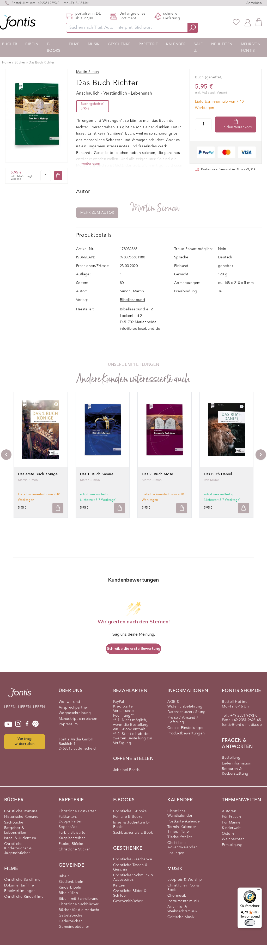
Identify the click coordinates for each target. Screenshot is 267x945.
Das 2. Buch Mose (157, 474)
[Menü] (259, 891)
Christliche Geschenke (132, 859)
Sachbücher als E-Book (133, 832)
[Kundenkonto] (247, 22)
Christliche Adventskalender (182, 845)
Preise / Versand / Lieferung (182, 720)
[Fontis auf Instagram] (18, 724)
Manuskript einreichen (78, 719)
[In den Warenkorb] (58, 176)
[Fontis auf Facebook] (27, 724)
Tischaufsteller (179, 837)
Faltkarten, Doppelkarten (71, 819)
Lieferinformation (236, 763)
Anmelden (254, 3)
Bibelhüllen (68, 893)
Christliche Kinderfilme (24, 896)
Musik (94, 44)
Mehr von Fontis (251, 47)
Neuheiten (222, 44)
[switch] (250, 922)
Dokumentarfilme (19, 885)
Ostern (228, 834)
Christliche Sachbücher (79, 904)
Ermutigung (232, 845)
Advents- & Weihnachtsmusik (182, 909)
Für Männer (232, 822)
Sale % (198, 47)
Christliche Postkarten (78, 811)
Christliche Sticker (74, 849)
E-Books (53, 47)
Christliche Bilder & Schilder (130, 893)
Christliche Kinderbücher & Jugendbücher (18, 848)
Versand (16, 179)
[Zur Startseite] (19, 695)
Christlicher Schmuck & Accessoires (133, 877)
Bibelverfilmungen (20, 891)
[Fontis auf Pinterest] (35, 724)
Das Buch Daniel (218, 474)
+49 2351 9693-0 (47, 3)
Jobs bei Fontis (126, 770)
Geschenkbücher (128, 901)
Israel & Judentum (20, 838)
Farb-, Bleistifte (72, 832)
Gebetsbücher (71, 915)
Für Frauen (231, 817)
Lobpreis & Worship (184, 880)
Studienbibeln (71, 882)
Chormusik (176, 895)
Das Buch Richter (41, 62)
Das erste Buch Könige (38, 474)
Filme (74, 44)
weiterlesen (90, 163)
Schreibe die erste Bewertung (133, 648)
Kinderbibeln (70, 887)
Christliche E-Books (130, 811)
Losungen (175, 853)
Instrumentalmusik (183, 901)
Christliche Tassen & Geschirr (130, 867)
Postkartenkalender (184, 821)
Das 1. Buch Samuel (97, 474)
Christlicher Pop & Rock (183, 888)
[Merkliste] (236, 22)
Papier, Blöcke (71, 844)
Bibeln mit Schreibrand (79, 899)
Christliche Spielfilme (22, 880)
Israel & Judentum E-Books (131, 825)
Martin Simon (155, 208)
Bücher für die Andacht (79, 910)
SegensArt (68, 827)
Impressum (68, 724)
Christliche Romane (21, 811)
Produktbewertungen (186, 733)
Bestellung (231, 758)
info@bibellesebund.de (140, 329)
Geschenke (119, 44)
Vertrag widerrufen (25, 741)
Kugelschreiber (72, 838)
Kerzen (119, 885)
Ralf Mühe (211, 480)
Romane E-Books (127, 817)
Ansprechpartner (73, 707)
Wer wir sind (69, 702)
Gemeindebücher (74, 927)
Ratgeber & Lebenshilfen (15, 830)
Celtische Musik (181, 917)
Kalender (175, 44)
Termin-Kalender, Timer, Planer (182, 829)
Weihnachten (233, 839)
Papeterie (148, 44)
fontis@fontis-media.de (242, 725)
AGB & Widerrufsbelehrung (184, 704)
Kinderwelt (231, 828)
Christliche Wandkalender (179, 813)
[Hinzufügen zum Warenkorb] (57, 508)
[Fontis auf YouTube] (8, 724)
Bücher (9, 44)
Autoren (229, 811)
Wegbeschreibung (75, 713)
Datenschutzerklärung (186, 712)
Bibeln (31, 44)
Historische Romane (21, 817)
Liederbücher (70, 921)
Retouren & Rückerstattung (235, 771)
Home (6, 62)
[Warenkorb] (258, 22)
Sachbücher (14, 822)
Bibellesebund (132, 300)
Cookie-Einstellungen (185, 728)
